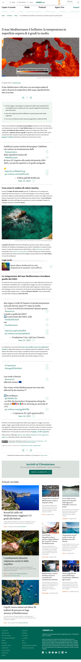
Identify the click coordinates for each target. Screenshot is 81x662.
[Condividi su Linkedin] (31, 98)
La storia (25, 638)
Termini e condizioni (28, 648)
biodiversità (38, 249)
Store (13, 2)
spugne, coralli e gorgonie (40, 431)
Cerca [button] (31, 2)
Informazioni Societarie (29, 645)
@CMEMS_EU (11, 398)
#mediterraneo (11, 325)
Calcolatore (6, 650)
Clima (5, 526)
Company (24, 630)
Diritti (13, 11)
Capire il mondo (9, 7)
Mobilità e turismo (50, 11)
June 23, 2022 (24, 181)
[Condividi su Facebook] (23, 98)
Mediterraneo (37, 445)
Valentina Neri (17, 83)
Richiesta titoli (6, 645)
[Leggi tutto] (78, 482)
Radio (27, 7)
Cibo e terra (62, 11)
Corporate (5, 648)
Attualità (5, 630)
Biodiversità (45, 593)
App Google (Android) (8, 638)
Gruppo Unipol (16, 575)
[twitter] (46, 652)
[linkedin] (62, 652)
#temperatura (11, 152)
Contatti (24, 633)
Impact (76, 7)
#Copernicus (10, 365)
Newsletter (22, 2)
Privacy (24, 643)
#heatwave (9, 311)
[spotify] (53, 652)
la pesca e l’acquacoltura (20, 251)
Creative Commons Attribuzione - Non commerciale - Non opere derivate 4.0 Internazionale (28, 441)
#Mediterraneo (11, 157)
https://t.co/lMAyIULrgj (15, 171)
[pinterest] (49, 652)
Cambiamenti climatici (26, 445)
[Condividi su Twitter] (27, 98)
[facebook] (43, 652)
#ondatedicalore (12, 319)
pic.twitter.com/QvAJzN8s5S (17, 333)
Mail (23, 640)
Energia (21, 11)
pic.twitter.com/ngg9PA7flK (17, 409)
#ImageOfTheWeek (13, 368)
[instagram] (59, 652)
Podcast (42, 7)
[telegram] (66, 652)
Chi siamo (25, 635)
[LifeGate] (40, 2)
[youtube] (56, 652)
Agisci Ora (59, 7)
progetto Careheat (7, 137)
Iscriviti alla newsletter (39, 472)
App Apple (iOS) (6, 635)
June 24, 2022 (24, 416)
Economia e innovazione (34, 11)
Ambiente (4, 11)
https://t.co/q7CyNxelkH (15, 330)
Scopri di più (43, 455)
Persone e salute (74, 11)
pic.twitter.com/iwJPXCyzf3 (17, 174)
